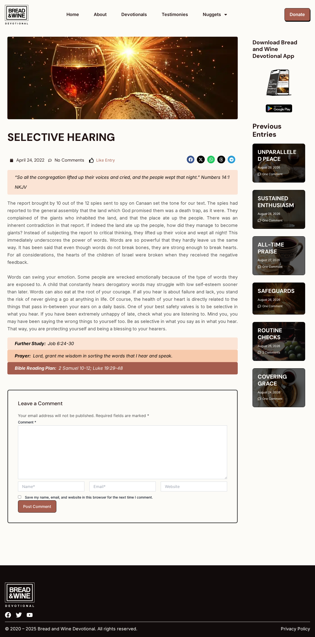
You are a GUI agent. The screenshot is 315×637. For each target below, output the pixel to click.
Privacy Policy (295, 628)
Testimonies (175, 14)
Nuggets (212, 14)
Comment (27, 422)
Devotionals (134, 14)
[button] (191, 160)
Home (72, 14)
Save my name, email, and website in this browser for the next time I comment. (89, 497)
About (100, 14)
